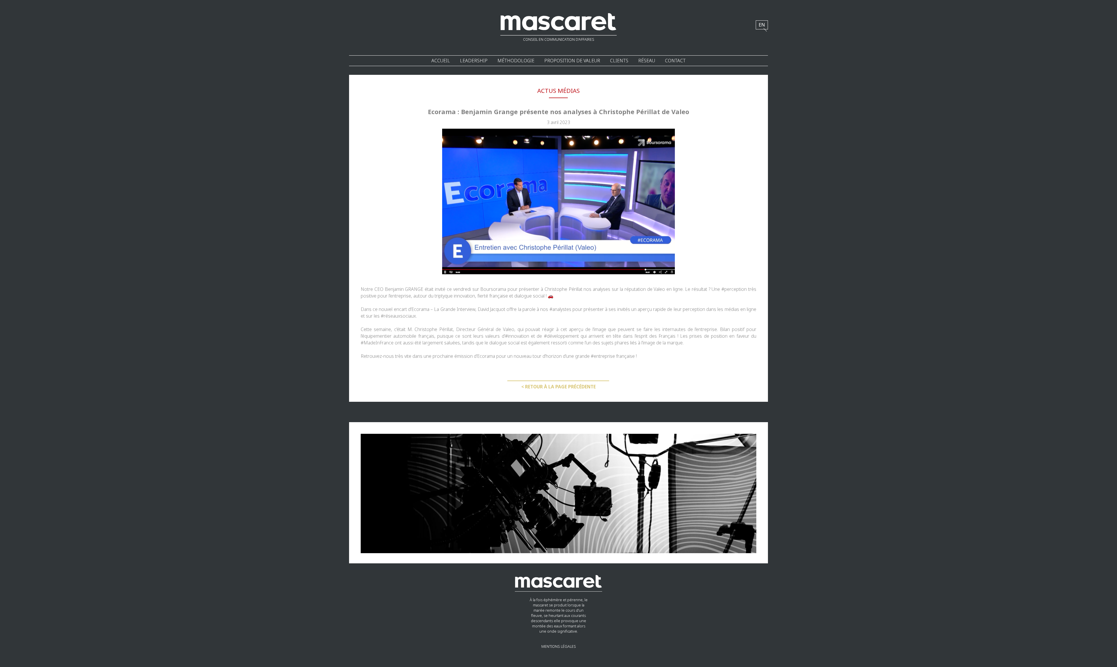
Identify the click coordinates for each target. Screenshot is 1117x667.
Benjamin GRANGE (405, 289)
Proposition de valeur (572, 60)
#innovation (517, 336)
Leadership (474, 60)
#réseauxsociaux (398, 316)
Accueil (440, 60)
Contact (675, 60)
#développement (561, 336)
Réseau (646, 60)
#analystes (560, 309)
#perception (734, 289)
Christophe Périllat (563, 289)
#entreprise (603, 356)
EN (762, 25)
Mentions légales (558, 646)
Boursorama (493, 289)
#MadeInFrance (377, 342)
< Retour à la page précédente (558, 386)
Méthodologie (515, 60)
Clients (619, 60)
